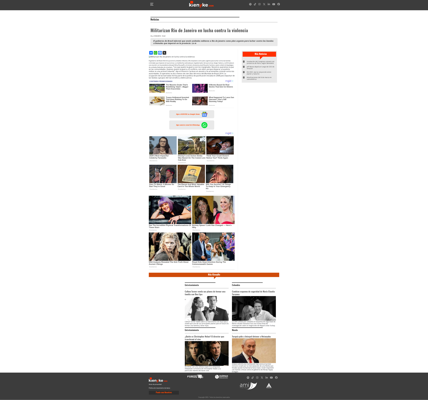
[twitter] (264, 4)
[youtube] (273, 4)
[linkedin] (269, 4)
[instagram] (259, 4)
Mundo (235, 330)
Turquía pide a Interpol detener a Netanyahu (251, 337)
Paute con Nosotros (164, 393)
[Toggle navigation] (152, 4)
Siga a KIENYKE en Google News (188, 114)
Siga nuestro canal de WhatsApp (188, 125)
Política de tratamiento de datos (159, 388)
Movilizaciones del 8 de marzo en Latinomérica (259, 78)
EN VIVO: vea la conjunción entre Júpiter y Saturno (259, 73)
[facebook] (278, 4)
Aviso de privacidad (155, 384)
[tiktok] (255, 4)
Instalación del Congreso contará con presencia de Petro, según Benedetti (260, 62)
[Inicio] (201, 4)
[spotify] (250, 4)
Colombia (236, 285)
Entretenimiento (192, 285)
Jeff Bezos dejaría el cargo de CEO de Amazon (260, 68)
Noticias (154, 19)
